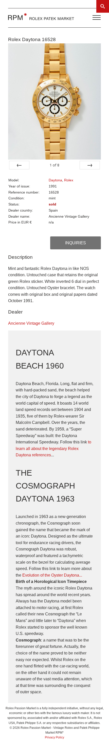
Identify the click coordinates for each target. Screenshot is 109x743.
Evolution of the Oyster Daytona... (52, 575)
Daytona (55, 180)
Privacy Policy (54, 737)
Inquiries (75, 243)
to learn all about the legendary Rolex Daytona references (53, 448)
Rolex (68, 180)
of (54, 165)
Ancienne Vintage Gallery (31, 323)
